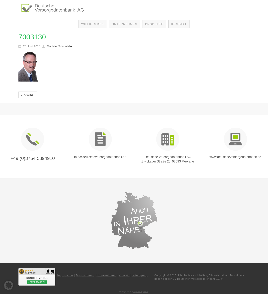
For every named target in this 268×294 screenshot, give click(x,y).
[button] (8, 285)
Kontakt (124, 275)
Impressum (65, 275)
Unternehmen (106, 275)
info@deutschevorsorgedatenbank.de (100, 157)
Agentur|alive (140, 291)
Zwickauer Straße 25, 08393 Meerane (167, 161)
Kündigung (140, 275)
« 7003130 (27, 94)
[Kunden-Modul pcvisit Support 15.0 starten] (36, 276)
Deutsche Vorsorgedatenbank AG (168, 157)
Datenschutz (85, 275)
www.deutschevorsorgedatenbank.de (235, 157)
